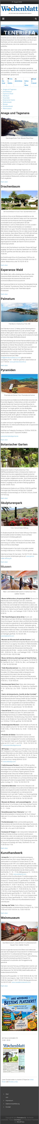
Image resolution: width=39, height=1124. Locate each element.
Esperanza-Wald (8, 94)
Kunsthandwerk (8, 106)
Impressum (9, 1100)
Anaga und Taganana (9, 89)
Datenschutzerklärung (13, 1104)
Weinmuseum (7, 108)
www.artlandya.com (9, 761)
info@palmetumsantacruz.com (11, 357)
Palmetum (6, 96)
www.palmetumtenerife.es (18, 362)
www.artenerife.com (20, 874)
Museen (5, 104)
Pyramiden (6, 98)
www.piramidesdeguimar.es (9, 436)
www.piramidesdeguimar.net (12, 745)
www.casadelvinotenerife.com (21, 982)
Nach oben (4, 182)
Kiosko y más (13, 1082)
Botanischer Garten (9, 100)
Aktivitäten (18, 81)
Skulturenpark (7, 102)
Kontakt (8, 1107)
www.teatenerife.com (7, 636)
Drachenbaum (7, 91)
